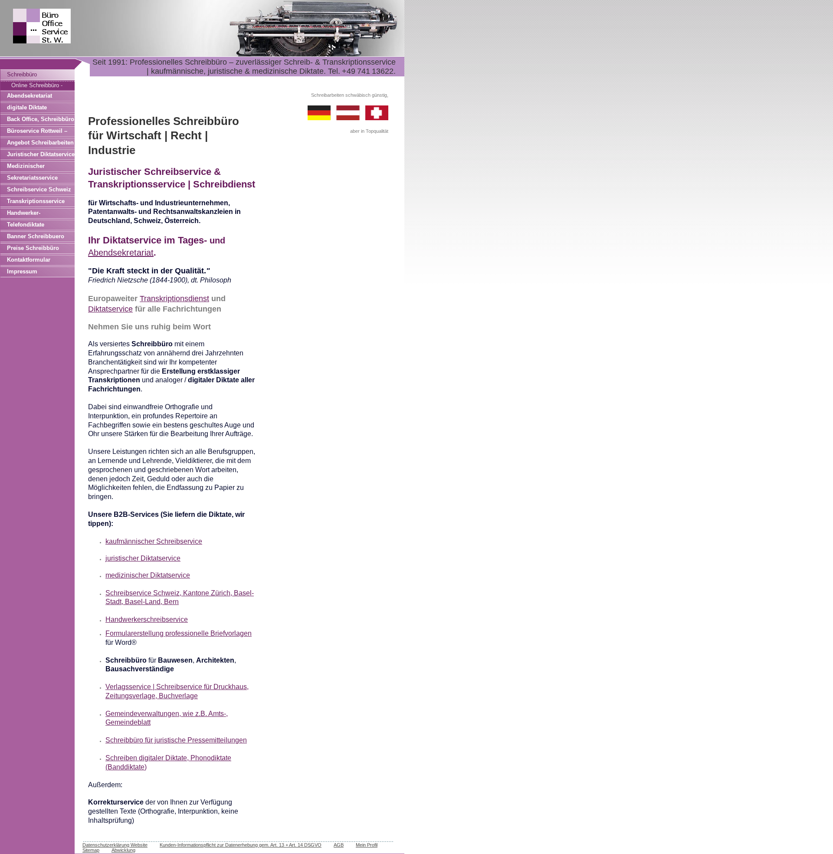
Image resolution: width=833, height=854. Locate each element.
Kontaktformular (28, 259)
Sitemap (90, 850)
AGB (339, 844)
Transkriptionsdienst (174, 298)
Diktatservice (110, 309)
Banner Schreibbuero (35, 236)
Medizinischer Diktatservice (26, 167)
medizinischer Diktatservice (147, 575)
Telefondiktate (25, 224)
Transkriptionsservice (36, 201)
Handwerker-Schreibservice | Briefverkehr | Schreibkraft (28, 214)
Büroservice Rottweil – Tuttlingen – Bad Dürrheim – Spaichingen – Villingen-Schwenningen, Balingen (40, 132)
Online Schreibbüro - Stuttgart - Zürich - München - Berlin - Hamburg (36, 86)
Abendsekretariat (29, 95)
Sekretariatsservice (32, 177)
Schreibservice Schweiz (39, 189)
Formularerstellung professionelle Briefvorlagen (178, 633)
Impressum (22, 271)
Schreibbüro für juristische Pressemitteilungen (176, 740)
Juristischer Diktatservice (41, 154)
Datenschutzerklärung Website (115, 844)
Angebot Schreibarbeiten (40, 142)
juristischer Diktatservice (142, 558)
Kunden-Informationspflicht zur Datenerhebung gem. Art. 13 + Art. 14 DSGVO (240, 844)
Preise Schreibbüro (33, 248)
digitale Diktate (27, 107)
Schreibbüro (22, 74)
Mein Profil (366, 844)
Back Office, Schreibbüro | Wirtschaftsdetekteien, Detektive (40, 120)
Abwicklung (123, 850)
